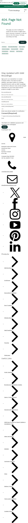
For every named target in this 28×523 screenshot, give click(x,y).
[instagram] (15, 214)
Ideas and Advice (9, 436)
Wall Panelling (19, 51)
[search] (9, 42)
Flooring (21, 49)
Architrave (4, 46)
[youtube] (15, 225)
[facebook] (15, 203)
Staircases (12, 51)
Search (22, 42)
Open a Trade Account (10, 397)
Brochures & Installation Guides (13, 384)
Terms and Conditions (10, 499)
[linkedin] (15, 246)
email (5, 101)
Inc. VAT (16, 3)
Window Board (5, 53)
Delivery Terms (8, 486)
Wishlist (6, 449)
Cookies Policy (8, 511)
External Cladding (5, 49)
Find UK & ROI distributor (11, 409)
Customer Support (9, 461)
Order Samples (8, 372)
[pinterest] (15, 235)
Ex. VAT (23, 3)
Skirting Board (5, 51)
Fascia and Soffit (14, 49)
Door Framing (22, 46)
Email (2, 118)
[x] (15, 192)
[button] (3, 1)
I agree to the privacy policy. (11, 116)
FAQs (5, 474)
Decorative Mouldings (12, 46)
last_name (6, 96)
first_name (6, 92)
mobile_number (7, 106)
